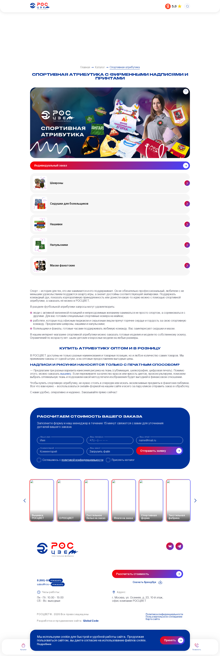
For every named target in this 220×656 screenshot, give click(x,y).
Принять (170, 640)
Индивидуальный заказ (50, 165)
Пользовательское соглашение (164, 616)
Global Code (90, 620)
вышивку (65, 373)
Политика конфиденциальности (164, 614)
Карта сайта (153, 619)
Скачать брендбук (144, 582)
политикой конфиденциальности (82, 460)
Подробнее (44, 644)
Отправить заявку (153, 450)
